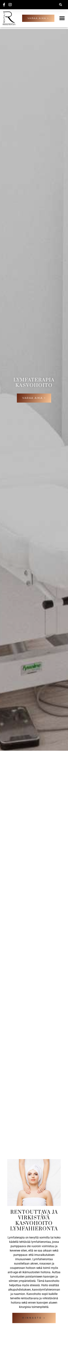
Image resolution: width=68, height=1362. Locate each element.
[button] (60, 4)
